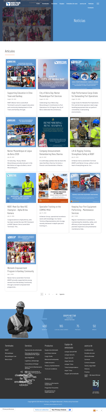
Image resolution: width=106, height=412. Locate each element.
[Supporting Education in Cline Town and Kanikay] (21, 87)
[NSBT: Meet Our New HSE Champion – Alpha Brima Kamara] (21, 202)
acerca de (83, 3)
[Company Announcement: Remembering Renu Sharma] (53, 144)
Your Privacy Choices (59, 410)
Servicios (54, 3)
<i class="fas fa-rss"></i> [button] (29, 378)
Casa (38, 3)
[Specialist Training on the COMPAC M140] (53, 202)
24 (56, 294)
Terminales (45, 3)
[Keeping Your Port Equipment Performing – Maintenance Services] (85, 202)
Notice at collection (42, 410)
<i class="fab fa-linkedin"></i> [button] (25, 378)
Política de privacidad (71, 402)
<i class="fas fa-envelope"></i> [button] (21, 378)
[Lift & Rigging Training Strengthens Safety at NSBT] (85, 144)
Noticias (91, 3)
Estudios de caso (72, 3)
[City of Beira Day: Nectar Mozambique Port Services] (53, 87)
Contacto (91, 7)
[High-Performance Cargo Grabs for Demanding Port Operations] (85, 87)
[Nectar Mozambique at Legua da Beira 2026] (21, 144)
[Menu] (98, 3)
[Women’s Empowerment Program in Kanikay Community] (21, 262)
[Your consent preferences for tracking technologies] (8, 409)
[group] (44, 327)
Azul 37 (60, 404)
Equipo (62, 3)
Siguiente (62, 294)
